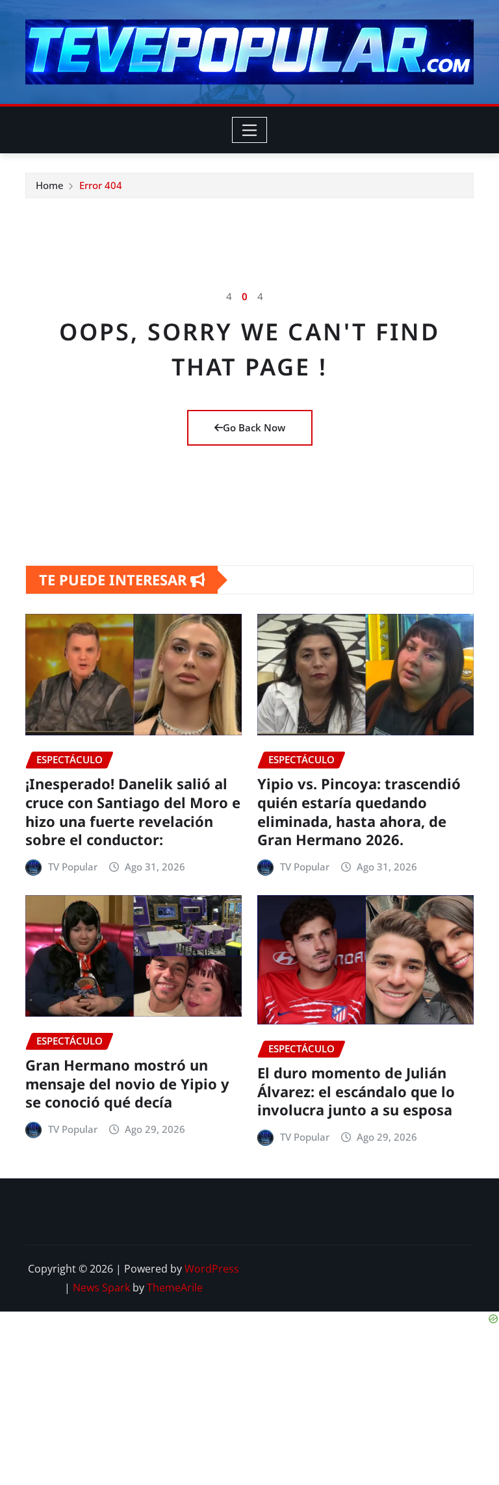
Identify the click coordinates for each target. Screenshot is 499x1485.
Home (50, 185)
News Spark (101, 1287)
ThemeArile (175, 1287)
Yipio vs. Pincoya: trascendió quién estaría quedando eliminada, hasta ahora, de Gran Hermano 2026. (359, 811)
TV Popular (72, 866)
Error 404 (100, 185)
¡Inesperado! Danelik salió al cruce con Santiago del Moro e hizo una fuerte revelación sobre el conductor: (132, 811)
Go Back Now (254, 427)
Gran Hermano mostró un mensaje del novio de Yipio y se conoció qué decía (127, 1083)
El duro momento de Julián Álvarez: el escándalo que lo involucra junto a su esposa (356, 1091)
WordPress (212, 1269)
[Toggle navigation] (250, 130)
